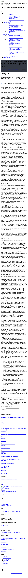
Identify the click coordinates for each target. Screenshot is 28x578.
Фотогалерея (6, 57)
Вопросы (5, 561)
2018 (20, 417)
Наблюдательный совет (15, 29)
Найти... (4, 409)
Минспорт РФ (12, 44)
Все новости (4, 473)
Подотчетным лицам (14, 54)
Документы (6, 34)
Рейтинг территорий (14, 48)
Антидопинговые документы (10, 56)
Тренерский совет (13, 27)
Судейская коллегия (14, 23)
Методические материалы (15, 40)
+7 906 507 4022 (4, 504)
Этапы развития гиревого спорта (17, 52)
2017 (23, 417)
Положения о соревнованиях (16, 38)
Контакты (5, 563)
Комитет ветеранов (14, 26)
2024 (6, 417)
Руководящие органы (14, 16)
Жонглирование (13, 31)
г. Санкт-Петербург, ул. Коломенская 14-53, (11, 511)
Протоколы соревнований (15, 36)
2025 (4, 417)
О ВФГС (11, 14)
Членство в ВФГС (13, 17)
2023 (9, 417)
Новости (5, 560)
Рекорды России (13, 41)
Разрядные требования (14, 43)
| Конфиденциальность (16, 573)
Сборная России (13, 51)
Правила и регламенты (14, 39)
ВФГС (5, 13)
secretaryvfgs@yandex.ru (6, 505)
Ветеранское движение (14, 49)
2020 (16, 417)
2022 (11, 417)
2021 (13, 417)
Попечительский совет (14, 32)
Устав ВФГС (12, 18)
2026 (2, 417)
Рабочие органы (7, 22)
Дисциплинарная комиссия (16, 25)
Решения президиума (14, 35)
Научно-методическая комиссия (17, 30)
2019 (18, 417)
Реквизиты (12, 53)
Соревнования (12, 45)
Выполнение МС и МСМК (15, 47)
